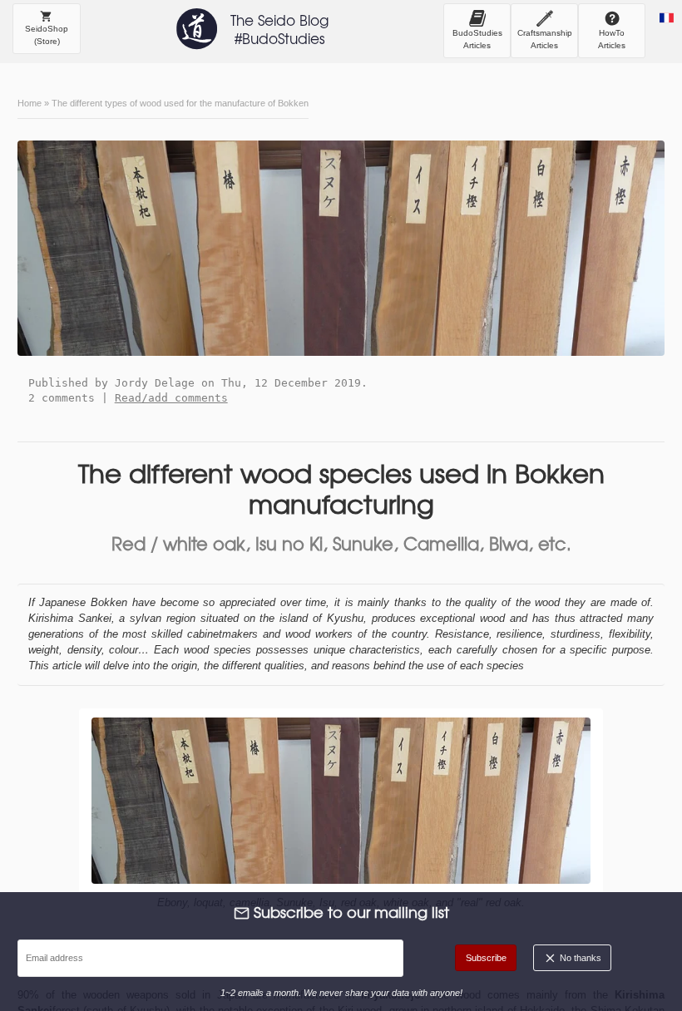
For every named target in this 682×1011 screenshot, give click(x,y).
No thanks (579, 958)
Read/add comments (171, 398)
